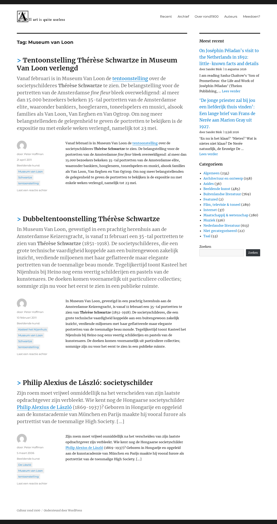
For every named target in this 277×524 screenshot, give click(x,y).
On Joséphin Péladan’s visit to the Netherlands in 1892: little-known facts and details (229, 57)
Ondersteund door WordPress (63, 510)
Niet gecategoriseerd (220, 231)
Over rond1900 (207, 16)
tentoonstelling (130, 78)
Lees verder (231, 91)
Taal (206, 236)
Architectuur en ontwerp (223, 178)
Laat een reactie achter (32, 190)
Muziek (209, 220)
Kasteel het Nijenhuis (32, 329)
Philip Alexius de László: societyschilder (88, 383)
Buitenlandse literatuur (222, 194)
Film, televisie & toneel (221, 205)
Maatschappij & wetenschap (225, 215)
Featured (210, 199)
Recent (166, 16)
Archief (183, 16)
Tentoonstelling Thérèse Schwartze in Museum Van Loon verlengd (97, 64)
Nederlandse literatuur (221, 225)
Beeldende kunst (28, 165)
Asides (208, 184)
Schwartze (25, 177)
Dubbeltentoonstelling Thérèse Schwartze (91, 219)
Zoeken (205, 247)
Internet (210, 210)
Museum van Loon (30, 171)
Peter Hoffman (34, 154)
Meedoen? (251, 16)
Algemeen (211, 173)
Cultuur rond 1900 (28, 510)
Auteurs (230, 16)
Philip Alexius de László (44, 407)
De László (24, 464)
